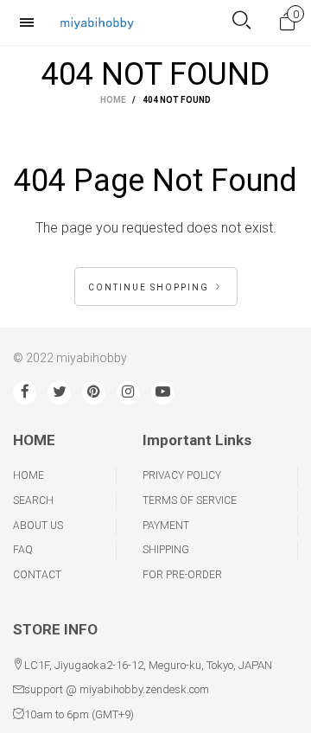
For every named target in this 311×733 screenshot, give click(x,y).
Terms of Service (190, 500)
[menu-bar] (31, 22)
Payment (166, 525)
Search (33, 500)
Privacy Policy (182, 475)
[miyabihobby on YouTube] (163, 393)
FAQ (23, 550)
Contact (37, 575)
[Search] (241, 22)
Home (28, 475)
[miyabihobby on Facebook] (24, 393)
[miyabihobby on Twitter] (59, 393)
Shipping (166, 550)
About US (38, 525)
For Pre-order (182, 575)
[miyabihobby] (96, 22)
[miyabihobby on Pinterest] (93, 393)
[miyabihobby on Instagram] (128, 393)
